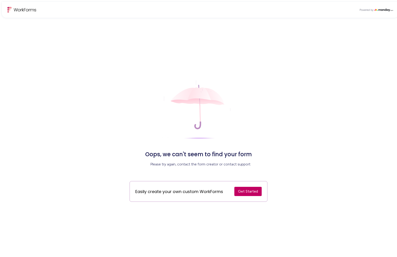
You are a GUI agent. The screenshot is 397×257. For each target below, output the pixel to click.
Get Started (248, 191)
